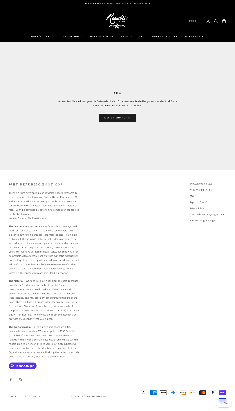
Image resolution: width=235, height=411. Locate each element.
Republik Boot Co (198, 202)
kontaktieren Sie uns (200, 184)
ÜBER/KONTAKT (42, 36)
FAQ (142, 36)
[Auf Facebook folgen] (10, 380)
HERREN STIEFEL (102, 36)
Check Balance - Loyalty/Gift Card (207, 214)
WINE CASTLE (194, 36)
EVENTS (126, 36)
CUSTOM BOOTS (72, 36)
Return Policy (196, 208)
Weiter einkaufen (117, 118)
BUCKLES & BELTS (164, 36)
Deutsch (31, 396)
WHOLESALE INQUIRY (200, 190)
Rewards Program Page (202, 220)
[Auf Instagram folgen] (20, 380)
